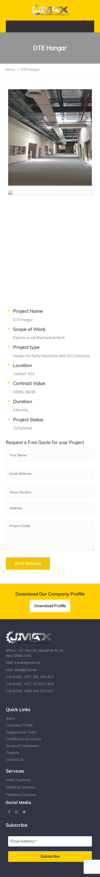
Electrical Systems (20, 787)
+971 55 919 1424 (38, 684)
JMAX (10, 718)
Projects (12, 752)
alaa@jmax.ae (25, 670)
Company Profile (19, 725)
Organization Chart (21, 732)
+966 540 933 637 (39, 691)
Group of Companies (22, 745)
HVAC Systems (18, 780)
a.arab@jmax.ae (27, 662)
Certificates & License (23, 739)
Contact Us (15, 759)
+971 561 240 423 (38, 677)
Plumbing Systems (21, 794)
